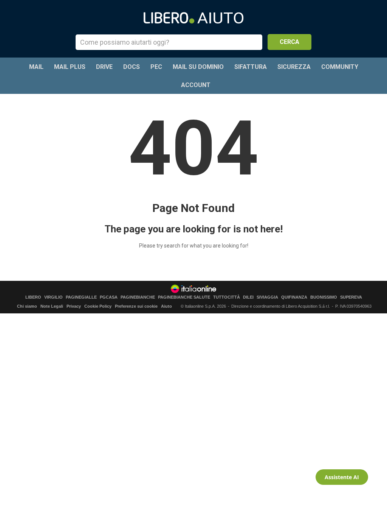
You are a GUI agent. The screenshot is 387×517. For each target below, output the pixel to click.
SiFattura (250, 66)
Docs (131, 66)
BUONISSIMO (323, 297)
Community (339, 66)
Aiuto (166, 306)
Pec (156, 66)
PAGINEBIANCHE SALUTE (184, 297)
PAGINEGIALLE (81, 297)
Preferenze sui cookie (136, 306)
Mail (36, 66)
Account (196, 85)
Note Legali (51, 306)
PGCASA (109, 297)
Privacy (74, 306)
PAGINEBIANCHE (138, 297)
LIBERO (33, 297)
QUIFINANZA (294, 297)
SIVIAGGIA (267, 297)
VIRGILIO (53, 297)
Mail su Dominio (198, 66)
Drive (104, 66)
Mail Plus (69, 66)
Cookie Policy (97, 306)
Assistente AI (342, 477)
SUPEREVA (351, 297)
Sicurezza (294, 66)
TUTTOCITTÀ (226, 297)
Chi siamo (27, 306)
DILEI (248, 297)
